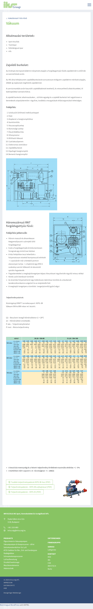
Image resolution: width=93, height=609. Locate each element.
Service (51, 547)
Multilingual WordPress (9, 605)
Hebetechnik (8, 568)
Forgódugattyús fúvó (17, 18)
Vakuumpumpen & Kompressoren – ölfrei (19, 544)
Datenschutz (9, 585)
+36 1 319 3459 (13, 527)
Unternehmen (54, 538)
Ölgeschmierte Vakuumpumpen (15, 541)
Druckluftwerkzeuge (11, 562)
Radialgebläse (9, 553)
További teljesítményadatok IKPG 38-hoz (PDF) (30, 482)
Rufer (50, 569)
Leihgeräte (52, 550)
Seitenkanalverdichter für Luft (15, 547)
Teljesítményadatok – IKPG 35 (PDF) (26, 492)
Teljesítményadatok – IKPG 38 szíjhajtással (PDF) (31, 487)
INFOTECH (52, 566)
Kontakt (52, 554)
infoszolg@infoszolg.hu (17, 530)
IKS (49, 560)
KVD (49, 557)
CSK (49, 563)
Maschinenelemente (11, 565)
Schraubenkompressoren (13, 556)
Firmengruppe (54, 542)
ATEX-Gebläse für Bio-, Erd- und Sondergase (20, 550)
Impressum (8, 582)
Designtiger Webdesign (12, 593)
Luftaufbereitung (10, 559)
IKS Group (12, 5)
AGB (5, 588)
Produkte (8, 538)
